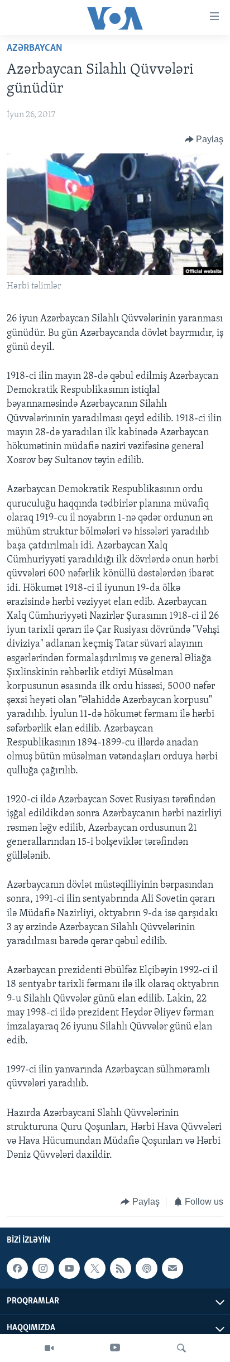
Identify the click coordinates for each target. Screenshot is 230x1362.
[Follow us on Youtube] (69, 1268)
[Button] (204, 139)
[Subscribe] (172, 1268)
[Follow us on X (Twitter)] (95, 1268)
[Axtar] (181, 1348)
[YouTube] (115, 1348)
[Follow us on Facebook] (17, 1268)
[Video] (49, 1348)
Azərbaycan (35, 49)
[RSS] (120, 1268)
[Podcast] (146, 1268)
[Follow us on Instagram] (43, 1268)
